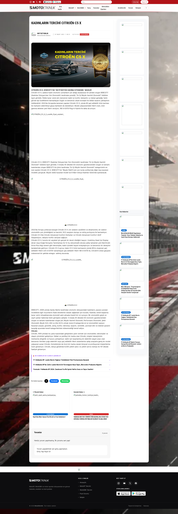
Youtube (96, 8)
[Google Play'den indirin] (138, 493)
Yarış (89, 8)
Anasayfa (83, 482)
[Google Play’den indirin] (56, 2)
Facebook (54, 381)
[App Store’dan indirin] (47, 2)
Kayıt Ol (144, 2)
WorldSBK (80, 8)
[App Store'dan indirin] (123, 493)
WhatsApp (65, 381)
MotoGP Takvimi (85, 486)
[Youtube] (124, 483)
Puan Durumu (84, 493)
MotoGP (71, 8)
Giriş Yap (135, 2)
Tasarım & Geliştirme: (135, 506)
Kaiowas (146, 506)
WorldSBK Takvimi (86, 490)
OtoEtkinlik (122, 8)
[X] (130, 483)
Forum (130, 8)
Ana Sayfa (60, 8)
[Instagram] (118, 483)
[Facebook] (136, 483)
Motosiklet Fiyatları (105, 8)
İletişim (138, 8)
